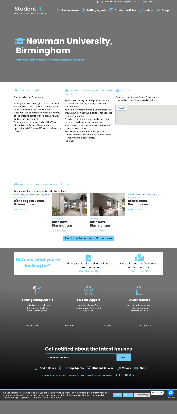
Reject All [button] (128, 394)
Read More (56, 397)
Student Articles (125, 10)
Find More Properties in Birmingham (88, 238)
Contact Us (145, 325)
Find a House (70, 10)
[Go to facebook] (171, 392)
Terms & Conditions (103, 375)
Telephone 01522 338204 (152, 2)
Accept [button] (117, 394)
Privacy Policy (85, 375)
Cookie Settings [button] (142, 394)
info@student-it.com (131, 2)
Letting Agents (96, 10)
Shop (165, 10)
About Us (118, 2)
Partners (107, 325)
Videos (149, 10)
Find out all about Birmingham (29, 97)
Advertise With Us (31, 325)
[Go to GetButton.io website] (171, 398)
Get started (87, 271)
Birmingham (20, 197)
